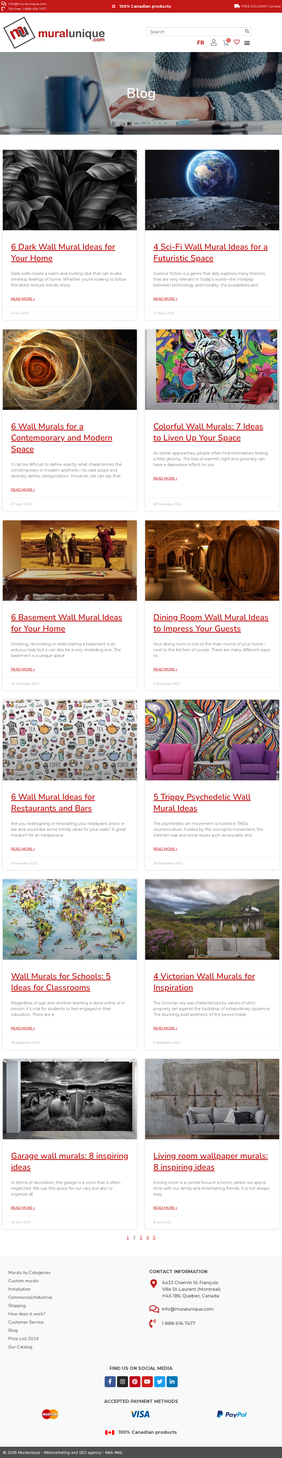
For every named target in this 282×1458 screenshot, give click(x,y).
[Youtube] (147, 1381)
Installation (19, 1289)
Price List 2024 (23, 1339)
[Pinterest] (134, 1381)
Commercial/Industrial (30, 1297)
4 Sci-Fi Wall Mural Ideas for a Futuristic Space (210, 252)
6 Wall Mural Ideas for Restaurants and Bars (53, 802)
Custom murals (23, 1281)
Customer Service (26, 1322)
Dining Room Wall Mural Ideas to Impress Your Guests (211, 623)
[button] (246, 42)
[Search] (247, 31)
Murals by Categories (29, 1273)
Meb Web (113, 1452)
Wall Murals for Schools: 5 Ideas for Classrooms (61, 982)
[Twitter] (159, 1381)
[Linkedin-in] (172, 1381)
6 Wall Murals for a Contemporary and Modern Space (61, 438)
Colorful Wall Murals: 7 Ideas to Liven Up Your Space (208, 432)
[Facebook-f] (110, 1381)
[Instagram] (122, 1381)
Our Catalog (20, 1347)
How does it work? (26, 1314)
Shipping (17, 1306)
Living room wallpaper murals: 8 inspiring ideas (210, 1161)
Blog (13, 1330)
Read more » (23, 299)
